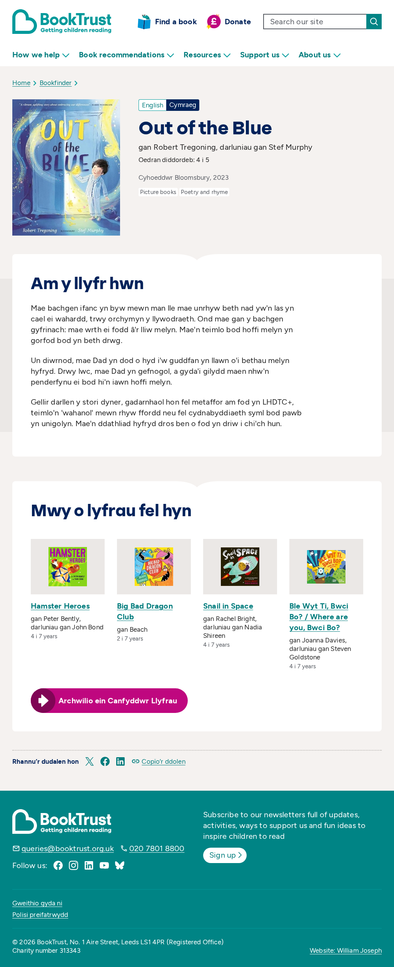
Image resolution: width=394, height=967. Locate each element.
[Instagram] (73, 865)
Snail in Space (228, 606)
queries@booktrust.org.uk (68, 848)
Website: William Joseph (346, 950)
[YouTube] (104, 865)
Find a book (176, 21)
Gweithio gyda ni (37, 903)
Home (21, 83)
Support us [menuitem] (259, 54)
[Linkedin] (88, 865)
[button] (89, 761)
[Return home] (61, 21)
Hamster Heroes (60, 606)
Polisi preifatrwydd (40, 914)
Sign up (222, 855)
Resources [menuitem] (202, 54)
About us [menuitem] (315, 54)
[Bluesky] (119, 865)
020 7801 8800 (157, 848)
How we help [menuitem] (36, 54)
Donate (238, 21)
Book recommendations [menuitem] (121, 54)
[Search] (374, 21)
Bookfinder (56, 83)
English (152, 105)
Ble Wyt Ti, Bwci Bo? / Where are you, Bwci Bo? (318, 616)
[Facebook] (58, 865)
